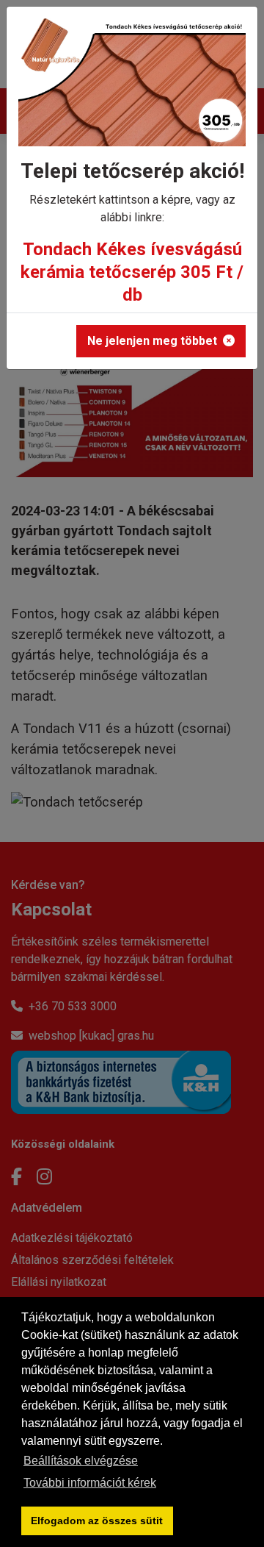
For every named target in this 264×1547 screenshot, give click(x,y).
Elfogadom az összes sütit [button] (97, 1520)
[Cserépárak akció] (132, 87)
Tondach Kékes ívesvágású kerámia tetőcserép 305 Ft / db (132, 272)
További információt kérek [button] (89, 1482)
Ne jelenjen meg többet (152, 341)
